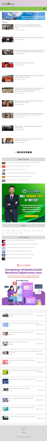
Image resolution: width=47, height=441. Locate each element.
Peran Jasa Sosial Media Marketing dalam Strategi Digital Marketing (21, 407)
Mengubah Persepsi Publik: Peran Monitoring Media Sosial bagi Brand (22, 360)
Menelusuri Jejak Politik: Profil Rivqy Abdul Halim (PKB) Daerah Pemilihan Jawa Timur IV (25, 370)
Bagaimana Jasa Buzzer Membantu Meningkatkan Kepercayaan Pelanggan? (20, 254)
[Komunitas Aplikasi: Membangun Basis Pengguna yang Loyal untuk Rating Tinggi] (6, 324)
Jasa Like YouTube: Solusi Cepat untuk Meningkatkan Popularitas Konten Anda (20, 240)
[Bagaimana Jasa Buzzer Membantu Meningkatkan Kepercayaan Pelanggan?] (4, 255)
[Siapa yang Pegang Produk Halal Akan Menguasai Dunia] (7, 39)
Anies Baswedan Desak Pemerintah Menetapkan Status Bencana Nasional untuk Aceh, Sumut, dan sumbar (29, 114)
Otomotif (7, 233)
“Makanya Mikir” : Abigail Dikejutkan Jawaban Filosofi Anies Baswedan (28, 126)
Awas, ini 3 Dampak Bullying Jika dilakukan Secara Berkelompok (21, 332)
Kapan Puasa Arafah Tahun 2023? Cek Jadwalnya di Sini (16, 169)
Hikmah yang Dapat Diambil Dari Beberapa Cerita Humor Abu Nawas (19, 176)
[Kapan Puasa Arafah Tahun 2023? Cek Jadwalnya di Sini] (4, 169)
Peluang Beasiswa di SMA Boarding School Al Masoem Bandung (21, 314)
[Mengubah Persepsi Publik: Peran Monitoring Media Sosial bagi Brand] (6, 362)
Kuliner (18, 230)
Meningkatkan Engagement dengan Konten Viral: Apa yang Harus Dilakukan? (20, 247)
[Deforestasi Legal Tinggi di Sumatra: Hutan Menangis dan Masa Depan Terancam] (7, 103)
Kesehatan (13, 230)
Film (42, 230)
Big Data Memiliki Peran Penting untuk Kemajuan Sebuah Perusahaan (22, 416)
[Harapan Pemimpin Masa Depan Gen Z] (7, 64)
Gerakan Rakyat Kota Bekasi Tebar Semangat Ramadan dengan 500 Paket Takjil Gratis (29, 76)
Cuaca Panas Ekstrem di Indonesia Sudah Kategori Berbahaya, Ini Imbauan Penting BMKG (22, 162)
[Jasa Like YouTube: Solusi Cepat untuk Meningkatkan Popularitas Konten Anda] (4, 241)
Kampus (32, 230)
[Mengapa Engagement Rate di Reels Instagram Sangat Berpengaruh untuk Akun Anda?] (4, 244)
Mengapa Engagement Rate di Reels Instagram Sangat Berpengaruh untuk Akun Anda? (22, 244)
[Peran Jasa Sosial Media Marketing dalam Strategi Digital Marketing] (6, 408)
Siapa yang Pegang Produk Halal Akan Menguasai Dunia (29, 37)
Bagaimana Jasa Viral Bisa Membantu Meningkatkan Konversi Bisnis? (19, 250)
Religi (29, 230)
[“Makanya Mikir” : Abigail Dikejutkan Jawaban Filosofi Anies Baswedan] (7, 128)
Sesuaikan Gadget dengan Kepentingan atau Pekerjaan (19, 388)
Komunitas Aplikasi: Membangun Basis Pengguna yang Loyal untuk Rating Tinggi (24, 323)
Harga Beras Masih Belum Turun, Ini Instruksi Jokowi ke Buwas (17, 179)
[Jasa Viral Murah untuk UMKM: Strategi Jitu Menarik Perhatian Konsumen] (4, 258)
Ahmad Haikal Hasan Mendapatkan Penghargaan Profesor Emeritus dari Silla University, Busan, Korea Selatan (28, 26)
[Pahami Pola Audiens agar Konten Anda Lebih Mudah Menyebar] (6, 399)
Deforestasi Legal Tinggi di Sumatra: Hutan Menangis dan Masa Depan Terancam (29, 101)
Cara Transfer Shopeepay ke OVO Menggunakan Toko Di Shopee (18, 165)
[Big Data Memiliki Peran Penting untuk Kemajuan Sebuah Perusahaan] (6, 417)
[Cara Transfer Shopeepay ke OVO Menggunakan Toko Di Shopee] (4, 166)
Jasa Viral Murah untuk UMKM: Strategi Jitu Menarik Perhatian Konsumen (19, 257)
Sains (3, 233)
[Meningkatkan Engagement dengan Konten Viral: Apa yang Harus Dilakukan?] (4, 248)
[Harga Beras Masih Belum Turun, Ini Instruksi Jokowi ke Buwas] (4, 180)
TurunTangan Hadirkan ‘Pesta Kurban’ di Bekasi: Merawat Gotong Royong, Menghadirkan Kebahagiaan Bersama (30, 50)
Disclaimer (23, 432)
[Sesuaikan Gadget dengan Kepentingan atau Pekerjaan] (6, 389)
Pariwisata (8, 230)
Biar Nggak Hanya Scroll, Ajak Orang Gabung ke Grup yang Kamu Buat (22, 379)
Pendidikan (21, 233)
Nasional (16, 39)
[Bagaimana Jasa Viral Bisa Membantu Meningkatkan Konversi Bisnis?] (4, 252)
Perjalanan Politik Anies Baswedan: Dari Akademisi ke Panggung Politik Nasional (29, 139)
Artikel (23, 430)
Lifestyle (16, 233)
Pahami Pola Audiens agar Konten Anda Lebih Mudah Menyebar (21, 398)
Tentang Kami (23, 428)
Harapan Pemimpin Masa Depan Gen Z (25, 63)
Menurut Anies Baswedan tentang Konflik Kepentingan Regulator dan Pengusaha (21, 172)
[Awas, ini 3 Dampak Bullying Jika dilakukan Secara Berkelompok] (6, 333)
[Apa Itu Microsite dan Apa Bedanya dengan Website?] (6, 343)
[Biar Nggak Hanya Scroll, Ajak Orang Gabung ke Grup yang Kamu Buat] (6, 381)
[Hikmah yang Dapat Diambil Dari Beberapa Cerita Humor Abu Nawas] (4, 176)
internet (11, 233)
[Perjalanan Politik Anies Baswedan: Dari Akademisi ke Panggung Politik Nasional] (7, 140)
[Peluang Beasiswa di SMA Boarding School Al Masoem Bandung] (6, 315)
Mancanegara (38, 230)
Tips (21, 230)
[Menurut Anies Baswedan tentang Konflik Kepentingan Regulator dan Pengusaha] (4, 173)
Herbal (4, 230)
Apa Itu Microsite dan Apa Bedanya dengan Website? (19, 342)
